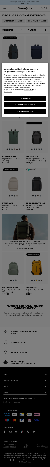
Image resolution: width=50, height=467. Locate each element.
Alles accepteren (25, 98)
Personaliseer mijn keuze (25, 111)
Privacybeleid (28, 90)
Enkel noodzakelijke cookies (25, 105)
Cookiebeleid (8, 92)
